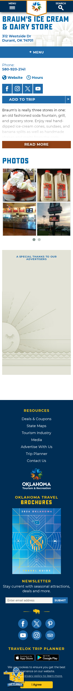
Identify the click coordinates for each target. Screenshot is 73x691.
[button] (12, 6)
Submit (60, 600)
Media (36, 440)
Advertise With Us (36, 447)
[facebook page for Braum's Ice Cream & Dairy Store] (7, 89)
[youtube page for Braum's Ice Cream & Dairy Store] (38, 89)
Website (15, 78)
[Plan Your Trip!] (14, 677)
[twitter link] (36, 623)
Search (61, 3)
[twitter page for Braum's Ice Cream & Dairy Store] (28, 89)
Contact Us (36, 461)
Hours (37, 78)
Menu (12, 3)
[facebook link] (23, 623)
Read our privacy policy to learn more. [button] (36, 676)
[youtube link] (23, 635)
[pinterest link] (50, 623)
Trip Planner (36, 454)
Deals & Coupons (36, 419)
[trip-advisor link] (50, 635)
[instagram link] (36, 635)
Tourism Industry (36, 433)
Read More (36, 144)
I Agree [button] (37, 684)
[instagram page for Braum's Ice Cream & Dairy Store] (17, 89)
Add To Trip (22, 99)
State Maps (36, 426)
